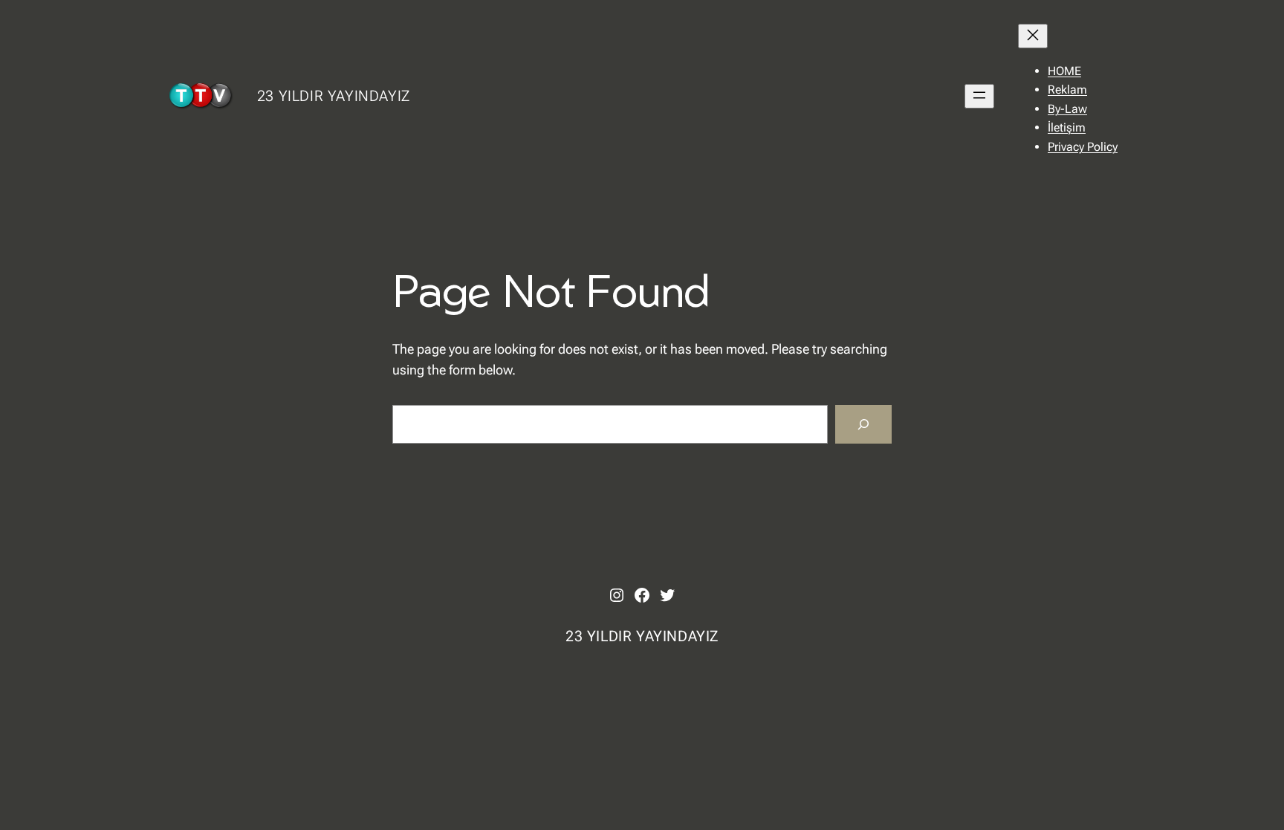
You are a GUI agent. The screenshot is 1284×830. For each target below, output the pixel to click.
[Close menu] (1033, 36)
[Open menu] (979, 96)
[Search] (863, 424)
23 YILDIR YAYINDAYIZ (333, 96)
